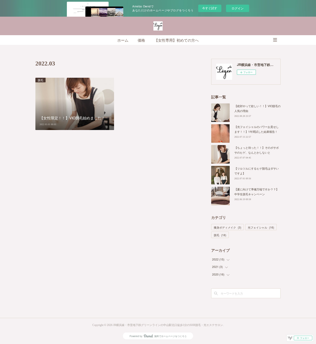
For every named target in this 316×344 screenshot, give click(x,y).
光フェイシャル (261, 227)
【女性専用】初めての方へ (176, 40)
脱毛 (40, 80)
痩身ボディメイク (227, 227)
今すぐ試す (209, 8)
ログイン (238, 8)
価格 (141, 40)
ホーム (122, 40)
